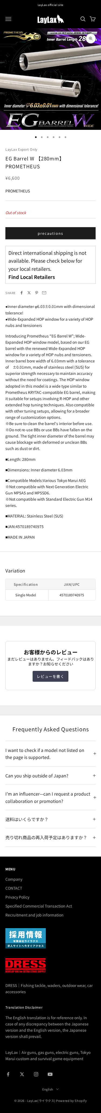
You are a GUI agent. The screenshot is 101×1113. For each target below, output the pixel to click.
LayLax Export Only (21, 149)
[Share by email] (44, 293)
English (47, 1089)
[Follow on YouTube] (50, 1074)
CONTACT (13, 888)
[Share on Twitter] (29, 293)
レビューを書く (50, 676)
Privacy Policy (17, 897)
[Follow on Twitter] (22, 1074)
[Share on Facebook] (21, 293)
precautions (50, 233)
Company (13, 879)
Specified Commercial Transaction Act (38, 906)
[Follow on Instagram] (36, 1074)
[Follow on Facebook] (8, 1074)
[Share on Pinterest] (36, 293)
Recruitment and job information (34, 915)
